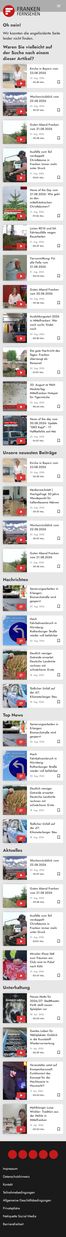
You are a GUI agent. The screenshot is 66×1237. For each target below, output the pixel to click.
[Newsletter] (53, 1154)
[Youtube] (33, 1154)
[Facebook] (12, 1154)
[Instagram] (22, 1154)
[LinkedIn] (43, 1154)
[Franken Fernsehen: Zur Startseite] (22, 11)
